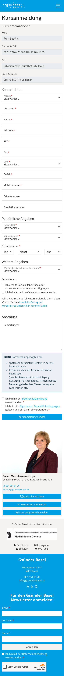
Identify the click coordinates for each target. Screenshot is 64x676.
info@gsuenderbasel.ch (17, 489)
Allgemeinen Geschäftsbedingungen (39, 406)
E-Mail (6, 607)
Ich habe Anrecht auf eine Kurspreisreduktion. (31, 292)
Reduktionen (9, 279)
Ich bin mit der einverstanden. (26, 400)
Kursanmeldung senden (32, 416)
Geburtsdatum (11, 246)
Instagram (43, 545)
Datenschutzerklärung (34, 398)
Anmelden (32, 647)
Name (6, 633)
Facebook (22, 545)
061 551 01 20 (12, 485)
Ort (4, 60)
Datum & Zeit (9, 46)
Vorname (8, 620)
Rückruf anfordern (33, 496)
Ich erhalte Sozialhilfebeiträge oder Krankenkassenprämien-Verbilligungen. (27, 286)
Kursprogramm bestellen (33, 512)
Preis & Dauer (9, 74)
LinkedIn (23, 548)
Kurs (4, 32)
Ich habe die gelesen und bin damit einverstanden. (32, 407)
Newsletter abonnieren (33, 504)
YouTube (42, 548)
